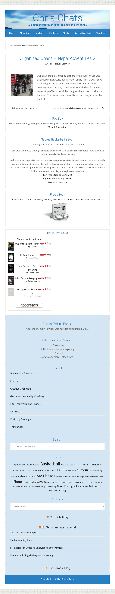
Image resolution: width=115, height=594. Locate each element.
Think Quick (16, 426)
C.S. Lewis (34, 247)
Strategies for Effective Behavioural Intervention (36, 547)
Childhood (87, 465)
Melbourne (16, 476)
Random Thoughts (29, 108)
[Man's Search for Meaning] (11, 273)
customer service (36, 470)
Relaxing (64, 482)
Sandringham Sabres (80, 482)
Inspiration (94, 470)
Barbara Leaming (34, 281)
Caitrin (14, 381)
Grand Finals (71, 471)
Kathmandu (93, 108)
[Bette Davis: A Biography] (11, 285)
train (86, 487)
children (96, 464)
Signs (100, 482)
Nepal (82, 477)
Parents (101, 477)
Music (33, 476)
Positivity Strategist (21, 419)
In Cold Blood (27, 255)
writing (62, 490)
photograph (27, 482)
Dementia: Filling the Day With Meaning (31, 555)
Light (101, 471)
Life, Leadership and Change (25, 404)
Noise (87, 477)
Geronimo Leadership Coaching (27, 396)
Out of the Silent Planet (27, 243)
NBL (78, 477)
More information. (57, 127)
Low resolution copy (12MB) (57, 175)
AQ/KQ (84, 108)
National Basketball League (66, 477)
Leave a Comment (62, 64)
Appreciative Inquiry (73, 108)
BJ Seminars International (59, 527)
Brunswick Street (67, 465)
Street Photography (68, 486)
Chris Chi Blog (59, 517)
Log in (71, 579)
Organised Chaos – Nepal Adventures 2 (57, 58)
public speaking (53, 482)
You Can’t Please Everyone (24, 532)
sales (70, 482)
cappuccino (78, 465)
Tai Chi (81, 487)
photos (35, 482)
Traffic (101, 108)
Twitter (93, 486)
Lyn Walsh (15, 411)
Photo (17, 482)
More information (57, 182)
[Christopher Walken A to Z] (11, 295)
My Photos (45, 476)
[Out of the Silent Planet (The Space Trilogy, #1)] (11, 250)
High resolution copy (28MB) (57, 178)
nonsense (94, 477)
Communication (19, 470)
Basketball (50, 463)
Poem (42, 481)
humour (82, 470)
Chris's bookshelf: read (29, 239)
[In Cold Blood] (11, 261)
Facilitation (51, 470)
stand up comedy (45, 487)
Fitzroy (61, 470)
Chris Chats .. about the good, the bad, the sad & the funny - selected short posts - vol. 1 (57, 199)
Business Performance (22, 373)
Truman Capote (34, 258)
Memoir (25, 476)
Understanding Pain (21, 540)
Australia (36, 465)
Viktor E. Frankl (34, 273)
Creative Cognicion (20, 388)
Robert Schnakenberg (34, 296)
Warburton (53, 491)
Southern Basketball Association (25, 487)
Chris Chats (57, 18)
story (54, 487)
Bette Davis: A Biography (27, 278)
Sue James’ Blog (59, 568)
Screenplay (93, 482)
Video (100, 487)
